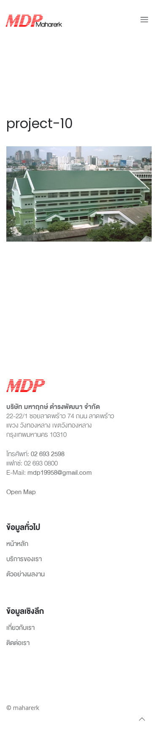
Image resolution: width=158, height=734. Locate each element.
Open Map (21, 492)
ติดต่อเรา (17, 643)
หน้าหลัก (17, 544)
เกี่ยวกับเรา (20, 628)
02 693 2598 (47, 454)
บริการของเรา (24, 559)
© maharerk (22, 708)
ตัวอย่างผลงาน (25, 575)
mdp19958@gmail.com (59, 472)
